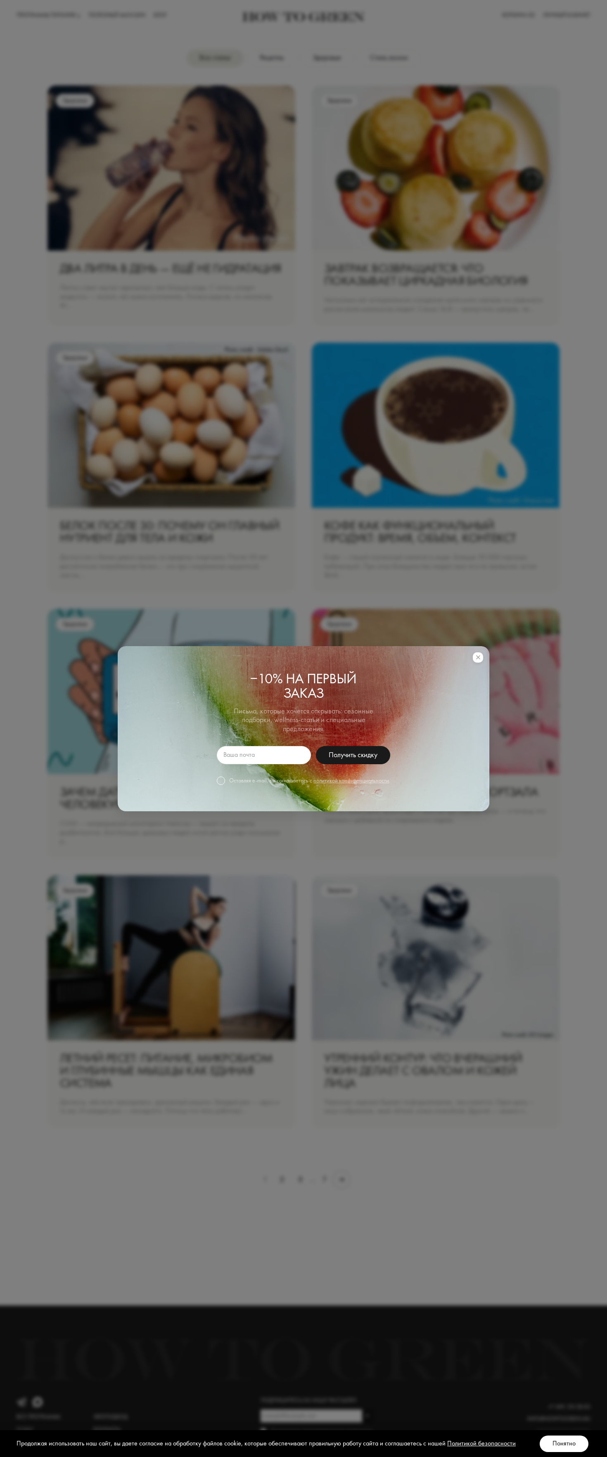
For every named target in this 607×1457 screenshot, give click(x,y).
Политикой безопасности (481, 1443)
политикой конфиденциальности (351, 781)
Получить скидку (353, 755)
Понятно (564, 1443)
